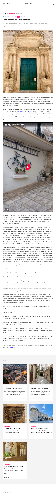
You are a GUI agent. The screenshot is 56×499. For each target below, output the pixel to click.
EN (8, 16)
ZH (21, 16)
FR (18, 16)
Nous (8, 3)
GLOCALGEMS (28, 3)
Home (4, 3)
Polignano (29, 111)
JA (24, 16)
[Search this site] (53, 4)
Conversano (12, 13)
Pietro (5, 13)
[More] (13, 4)
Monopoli (21, 111)
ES (12, 16)
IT (5, 16)
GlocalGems (12, 347)
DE (15, 16)
